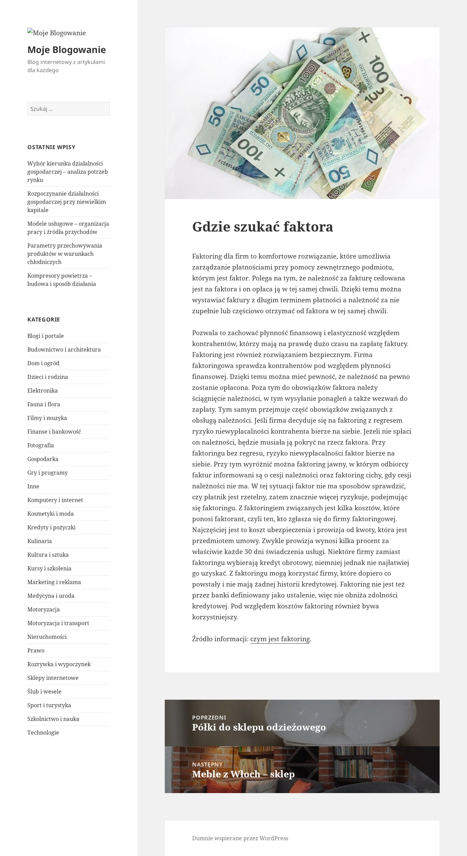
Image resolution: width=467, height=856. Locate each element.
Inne (33, 486)
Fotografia (40, 445)
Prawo (35, 650)
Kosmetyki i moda (50, 513)
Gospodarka (42, 459)
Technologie (43, 732)
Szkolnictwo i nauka (53, 719)
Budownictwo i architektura (64, 349)
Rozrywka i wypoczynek (59, 664)
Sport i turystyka (49, 705)
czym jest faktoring (280, 638)
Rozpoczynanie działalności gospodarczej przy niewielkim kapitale (66, 202)
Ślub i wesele (44, 691)
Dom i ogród (43, 363)
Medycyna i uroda (51, 596)
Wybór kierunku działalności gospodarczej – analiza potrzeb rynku (67, 172)
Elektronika (42, 390)
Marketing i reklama (54, 582)
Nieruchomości (47, 637)
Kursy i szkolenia (49, 568)
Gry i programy (47, 472)
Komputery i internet (55, 500)
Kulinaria (39, 541)
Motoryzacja (43, 609)
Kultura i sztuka (48, 554)
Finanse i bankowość (54, 431)
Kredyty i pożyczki (51, 527)
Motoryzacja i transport (58, 623)
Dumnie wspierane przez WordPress (240, 838)
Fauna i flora (43, 404)
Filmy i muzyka (47, 418)
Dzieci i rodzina (47, 377)
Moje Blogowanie (66, 49)
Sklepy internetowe (53, 678)
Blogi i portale (45, 336)
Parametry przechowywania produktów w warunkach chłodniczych (64, 254)
